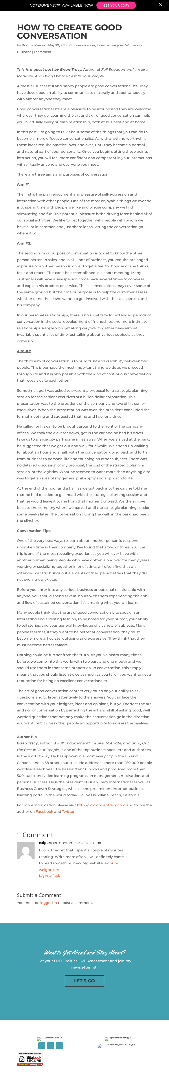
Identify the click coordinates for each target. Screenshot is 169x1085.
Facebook (44, 811)
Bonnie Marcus (34, 45)
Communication (82, 45)
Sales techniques (110, 45)
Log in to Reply (49, 875)
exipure (45, 842)
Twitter (68, 811)
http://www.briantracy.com (101, 805)
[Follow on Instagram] (59, 1045)
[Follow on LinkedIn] (50, 1045)
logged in (48, 903)
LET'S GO (84, 980)
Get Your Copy (116, 5)
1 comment (42, 52)
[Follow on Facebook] (41, 1045)
